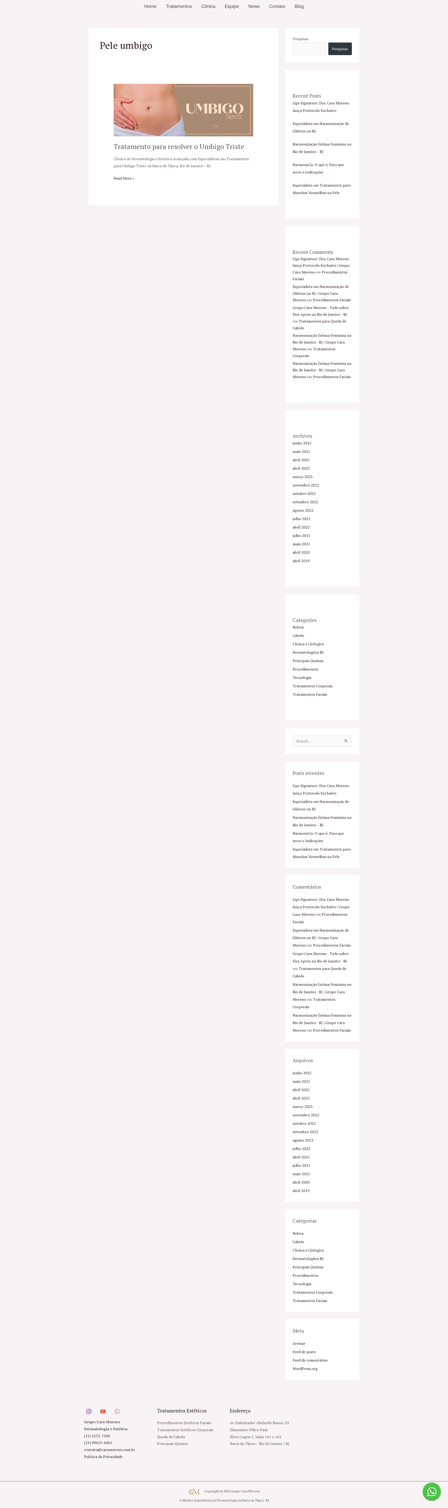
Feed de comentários (310, 1360)
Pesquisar (301, 38)
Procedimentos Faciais (332, 299)
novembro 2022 (306, 485)
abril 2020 (301, 552)
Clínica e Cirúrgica (308, 643)
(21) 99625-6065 (98, 1442)
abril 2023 (301, 468)
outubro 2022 (304, 493)
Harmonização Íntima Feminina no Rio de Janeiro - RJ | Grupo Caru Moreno (322, 342)
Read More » (124, 178)
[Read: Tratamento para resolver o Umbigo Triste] (183, 109)
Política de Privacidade (103, 1456)
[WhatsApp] (117, 1411)
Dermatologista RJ (308, 652)
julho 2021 (301, 535)
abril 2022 (301, 527)
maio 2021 (301, 543)
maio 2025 (301, 451)
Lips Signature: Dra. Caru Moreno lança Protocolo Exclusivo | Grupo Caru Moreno (321, 265)
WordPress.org (305, 1368)
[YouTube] (103, 1411)
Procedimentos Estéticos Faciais (184, 1422)
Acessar (299, 1343)
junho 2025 (302, 443)
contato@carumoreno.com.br (109, 1449)
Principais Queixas (308, 660)
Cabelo (298, 635)
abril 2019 (301, 560)
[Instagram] (89, 1411)
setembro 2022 (305, 501)
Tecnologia (302, 677)
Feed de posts (304, 1351)
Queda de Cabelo (171, 1436)
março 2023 (303, 476)
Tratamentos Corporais (312, 685)
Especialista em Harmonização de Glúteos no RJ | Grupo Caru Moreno (321, 293)
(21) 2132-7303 (97, 1435)
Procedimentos (305, 669)
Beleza (298, 627)
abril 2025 (301, 459)
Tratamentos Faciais (310, 694)
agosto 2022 (303, 510)
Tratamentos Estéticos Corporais (185, 1429)
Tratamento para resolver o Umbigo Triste (179, 146)
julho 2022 (301, 518)
